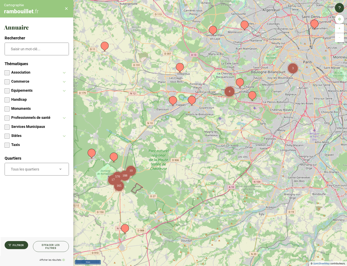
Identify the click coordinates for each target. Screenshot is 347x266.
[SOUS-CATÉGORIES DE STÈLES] (64, 136)
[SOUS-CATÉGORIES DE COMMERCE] (64, 81)
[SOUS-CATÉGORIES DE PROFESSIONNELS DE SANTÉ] (64, 118)
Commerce (20, 81)
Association (20, 72)
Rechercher (15, 38)
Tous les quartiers (25, 169)
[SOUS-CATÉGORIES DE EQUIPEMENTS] (64, 91)
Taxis (15, 145)
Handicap (19, 99)
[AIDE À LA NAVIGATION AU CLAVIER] (339, 8)
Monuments (21, 108)
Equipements (22, 90)
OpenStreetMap (321, 263)
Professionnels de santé (30, 117)
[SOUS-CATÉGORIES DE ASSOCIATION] (64, 72)
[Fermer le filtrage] (66, 9)
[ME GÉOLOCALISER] (339, 19)
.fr (21, 11)
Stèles (16, 136)
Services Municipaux (28, 126)
